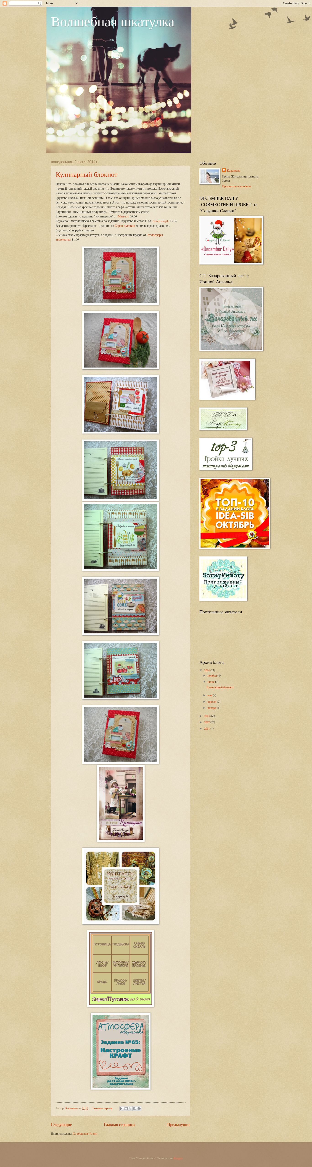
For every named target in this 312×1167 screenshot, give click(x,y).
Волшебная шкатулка (113, 21)
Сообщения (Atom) (85, 1133)
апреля (212, 701)
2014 (207, 670)
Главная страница (119, 1124)
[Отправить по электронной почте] (121, 1108)
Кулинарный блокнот (86, 174)
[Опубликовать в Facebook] (134, 1108)
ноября (212, 675)
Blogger (177, 1158)
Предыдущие (178, 1124)
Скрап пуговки (125, 226)
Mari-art (123, 216)
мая (210, 695)
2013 (207, 716)
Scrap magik (160, 221)
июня (211, 682)
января (212, 708)
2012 (207, 722)
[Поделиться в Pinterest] (139, 1108)
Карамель (233, 170)
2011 (207, 728)
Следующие (61, 1124)
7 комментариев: (103, 1108)
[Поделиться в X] (130, 1108)
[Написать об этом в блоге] (126, 1108)
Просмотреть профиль (236, 186)
